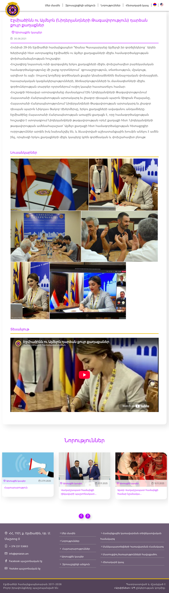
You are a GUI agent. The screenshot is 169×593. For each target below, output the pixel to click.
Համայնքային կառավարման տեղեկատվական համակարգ (130, 536)
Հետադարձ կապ (137, 5)
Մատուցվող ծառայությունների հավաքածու (130, 554)
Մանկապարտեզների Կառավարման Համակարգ (133, 546)
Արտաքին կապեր (28, 32)
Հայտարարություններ (76, 548)
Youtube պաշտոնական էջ (24, 568)
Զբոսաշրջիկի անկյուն (80, 5)
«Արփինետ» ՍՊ (124, 587)
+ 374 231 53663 (18, 546)
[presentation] (81, 516)
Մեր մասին (52, 5)
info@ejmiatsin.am (19, 553)
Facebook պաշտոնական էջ (25, 561)
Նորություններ (110, 5)
